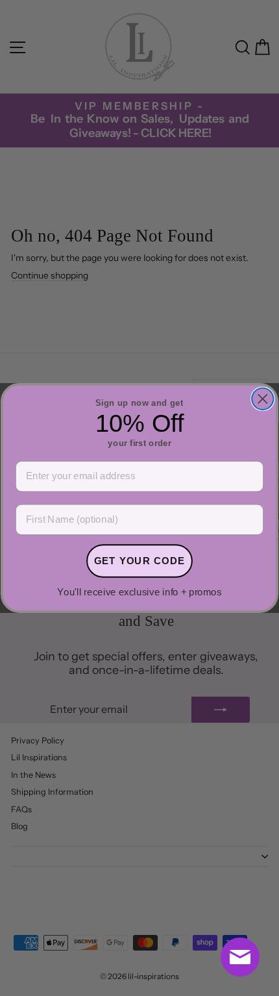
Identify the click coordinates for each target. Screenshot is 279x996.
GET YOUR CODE (140, 560)
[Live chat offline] (240, 957)
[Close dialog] (262, 399)
